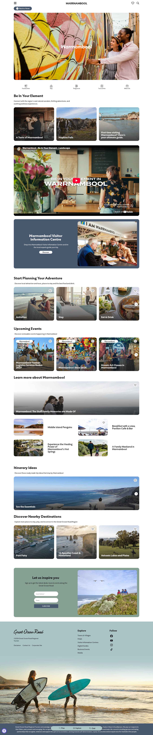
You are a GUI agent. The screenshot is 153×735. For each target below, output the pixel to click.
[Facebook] (111, 636)
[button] (136, 304)
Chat (93, 728)
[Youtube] (111, 640)
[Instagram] (111, 645)
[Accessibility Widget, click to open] (4, 730)
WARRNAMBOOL (76, 3)
